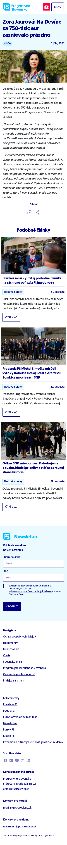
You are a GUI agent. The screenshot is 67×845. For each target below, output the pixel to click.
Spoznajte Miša (12, 662)
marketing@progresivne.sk (19, 826)
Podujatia (8, 711)
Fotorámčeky (11, 698)
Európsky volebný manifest (20, 717)
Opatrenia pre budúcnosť (19, 674)
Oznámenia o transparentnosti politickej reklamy (33, 742)
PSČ (6, 571)
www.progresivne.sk (20, 836)
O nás (6, 655)
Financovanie (11, 649)
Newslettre (10, 723)
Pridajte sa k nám (13, 680)
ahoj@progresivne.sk (16, 789)
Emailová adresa (13, 557)
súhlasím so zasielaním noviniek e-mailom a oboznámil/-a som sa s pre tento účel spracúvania (35, 590)
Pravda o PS (10, 704)
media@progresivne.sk (17, 808)
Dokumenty (10, 643)
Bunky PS (8, 729)
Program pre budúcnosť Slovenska (24, 668)
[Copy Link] (29, 212)
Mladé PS (8, 736)
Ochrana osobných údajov (19, 636)
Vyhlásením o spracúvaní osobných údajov (30, 591)
